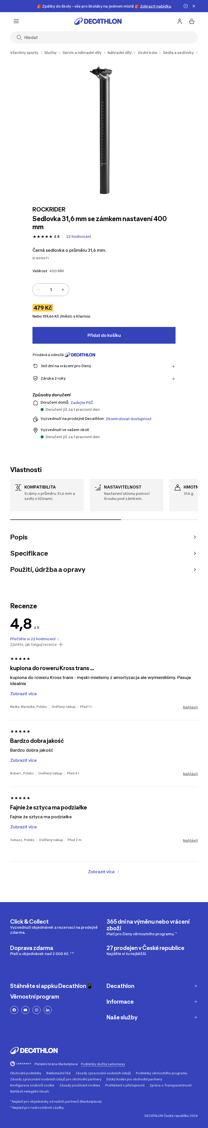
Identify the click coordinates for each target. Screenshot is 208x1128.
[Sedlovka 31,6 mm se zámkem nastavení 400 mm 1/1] (104, 129)
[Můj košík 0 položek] (192, 21)
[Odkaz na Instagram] (36, 1010)
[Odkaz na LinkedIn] (48, 1010)
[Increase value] (63, 290)
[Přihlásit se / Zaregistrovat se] (180, 21)
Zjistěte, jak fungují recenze (33, 645)
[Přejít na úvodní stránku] (98, 21)
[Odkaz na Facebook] (14, 1010)
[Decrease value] (38, 290)
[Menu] (16, 21)
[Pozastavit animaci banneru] (186, 6)
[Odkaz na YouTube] (25, 1010)
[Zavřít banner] (194, 6)
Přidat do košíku (104, 335)
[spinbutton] (51, 290)
